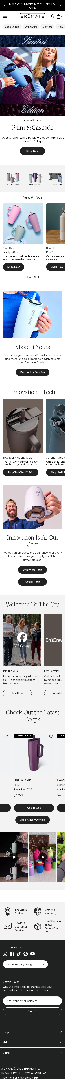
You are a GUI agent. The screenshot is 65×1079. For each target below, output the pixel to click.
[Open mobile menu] (4, 16)
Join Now (17, 693)
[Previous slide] (4, 5)
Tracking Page (48, 5)
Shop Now (32, 151)
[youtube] (32, 954)
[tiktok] (19, 954)
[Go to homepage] (32, 16)
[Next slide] (60, 5)
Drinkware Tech (32, 569)
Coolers (47, 26)
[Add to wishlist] (7, 736)
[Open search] (53, 16)
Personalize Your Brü (32, 372)
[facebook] (12, 954)
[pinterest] (25, 954)
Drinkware (31, 26)
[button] (14, 857)
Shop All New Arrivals (32, 819)
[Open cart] (58, 16)
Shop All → (32, 277)
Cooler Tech (32, 581)
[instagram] (5, 954)
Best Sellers (12, 26)
